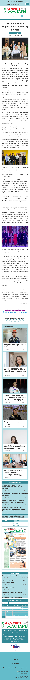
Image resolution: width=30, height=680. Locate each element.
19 (10, 613)
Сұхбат (18, 33)
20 (14, 613)
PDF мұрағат (20, 521)
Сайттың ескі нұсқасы (22, 674)
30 (26, 615)
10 (3, 611)
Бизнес (12, 33)
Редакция (15, 659)
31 (3, 617)
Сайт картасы (15, 663)
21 (18, 613)
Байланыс (10, 4)
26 (10, 615)
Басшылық (15, 655)
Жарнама (17, 4)
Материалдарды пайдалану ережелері (15, 668)
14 (18, 611)
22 (22, 613)
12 (10, 611)
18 (7, 613)
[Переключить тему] (21, 5)
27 (14, 615)
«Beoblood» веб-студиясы (21, 678)
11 (7, 611)
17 (3, 613)
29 (22, 615)
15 (22, 611)
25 (7, 615)
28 (18, 615)
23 (26, 613)
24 (3, 615)
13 (14, 611)
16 (26, 611)
